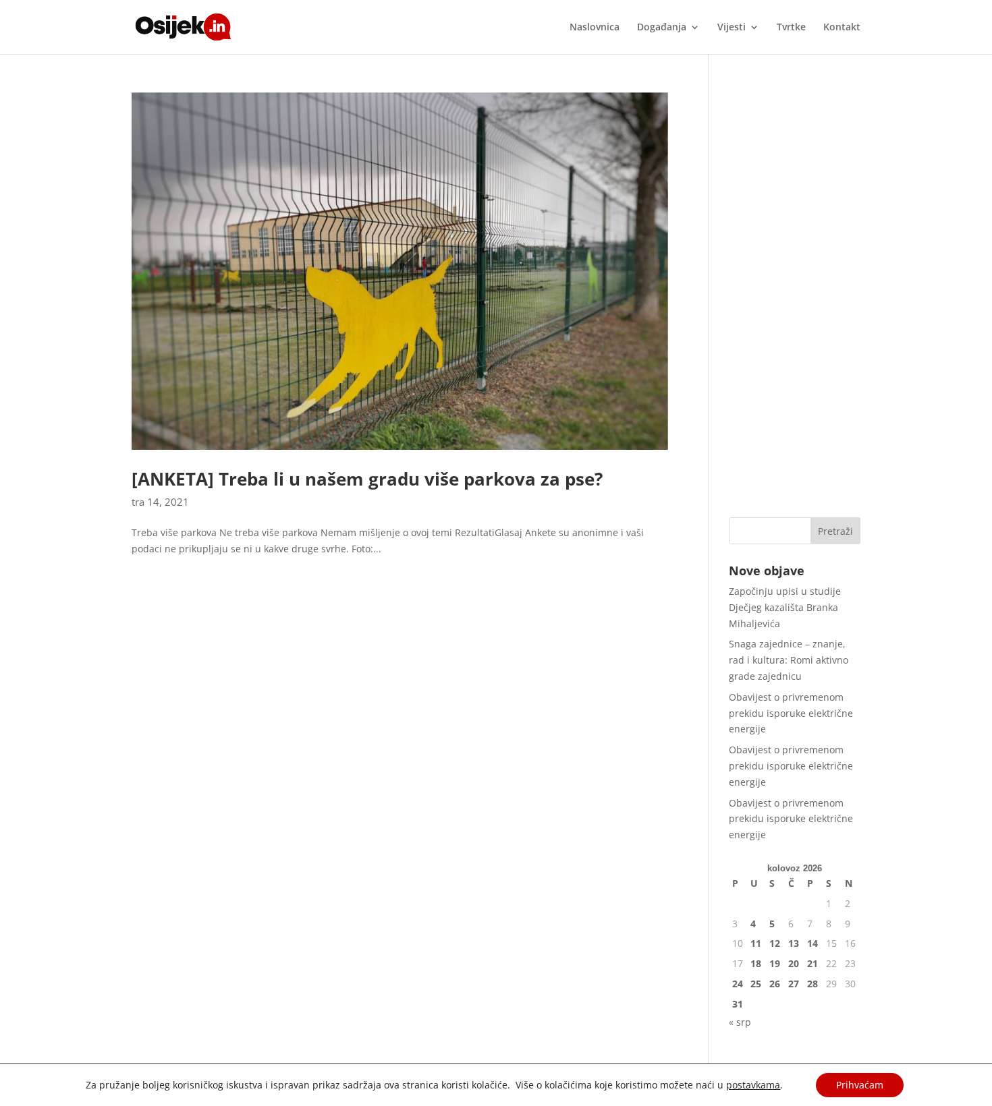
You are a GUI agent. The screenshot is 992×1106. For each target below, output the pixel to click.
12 (774, 943)
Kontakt (841, 27)
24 (737, 983)
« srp (740, 1022)
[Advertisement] (794, 294)
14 (812, 943)
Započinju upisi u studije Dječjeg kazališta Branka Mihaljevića (785, 607)
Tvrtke (791, 27)
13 (793, 943)
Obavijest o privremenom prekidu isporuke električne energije (791, 713)
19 (774, 963)
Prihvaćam (859, 1084)
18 (755, 963)
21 (812, 963)
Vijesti (731, 27)
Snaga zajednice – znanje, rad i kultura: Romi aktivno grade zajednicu (788, 659)
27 (793, 983)
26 (774, 983)
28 (812, 983)
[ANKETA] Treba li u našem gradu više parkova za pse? (367, 479)
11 (755, 943)
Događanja (661, 27)
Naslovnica (594, 27)
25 (755, 983)
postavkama (753, 1085)
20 (793, 963)
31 (737, 1003)
